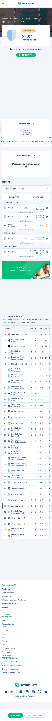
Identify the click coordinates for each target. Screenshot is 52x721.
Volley (4, 645)
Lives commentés (8, 593)
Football (5, 630)
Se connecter (34, 715)
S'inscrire (15, 715)
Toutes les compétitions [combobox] (14, 189)
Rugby (4, 641)
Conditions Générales (10, 662)
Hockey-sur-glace (8, 648)
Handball (17, 19)
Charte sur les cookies (10, 669)
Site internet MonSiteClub (11, 603)
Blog (3, 620)
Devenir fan (27, 55)
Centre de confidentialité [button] (11, 673)
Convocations (7, 611)
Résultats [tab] (14, 197)
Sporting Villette (9, 22)
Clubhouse (6, 614)
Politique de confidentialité (12, 665)
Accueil (5, 19)
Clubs (27, 19)
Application (6, 589)
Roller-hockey (7, 656)
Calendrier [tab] (38, 197)
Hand (4, 637)
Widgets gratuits (8, 596)
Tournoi (5, 607)
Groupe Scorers (8, 624)
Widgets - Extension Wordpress (14, 600)
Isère (36, 19)
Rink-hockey (6, 652)
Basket (4, 634)
